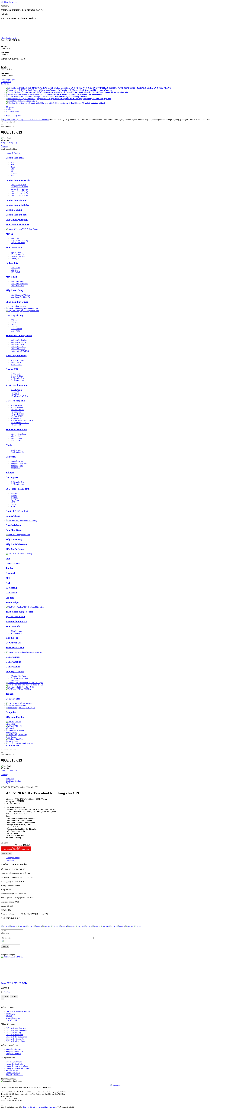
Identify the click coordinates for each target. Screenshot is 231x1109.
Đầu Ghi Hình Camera (19, 676)
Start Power (15, 500)
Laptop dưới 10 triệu (18, 185)
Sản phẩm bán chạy (13, 1049)
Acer (12, 162)
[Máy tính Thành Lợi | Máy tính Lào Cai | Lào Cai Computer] (25, 120)
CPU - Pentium (16, 329)
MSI (12, 175)
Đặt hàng (5, 996)
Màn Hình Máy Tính (16, 429)
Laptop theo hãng (15, 157)
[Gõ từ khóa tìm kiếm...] (2, 752)
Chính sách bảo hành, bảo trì (17, 1028)
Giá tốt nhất (13, 723)
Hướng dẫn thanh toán (14, 1064)
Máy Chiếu (11, 276)
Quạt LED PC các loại (17, 511)
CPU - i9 (14, 327)
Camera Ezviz (13, 666)
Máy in (9, 234)
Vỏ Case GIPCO (17, 410)
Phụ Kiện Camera (15, 671)
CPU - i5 (14, 322)
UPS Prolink (15, 272)
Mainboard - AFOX (18, 347)
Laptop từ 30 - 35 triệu (19, 195)
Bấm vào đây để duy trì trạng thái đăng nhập (39, 1107)
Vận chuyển (14, 727)
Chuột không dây (17, 452)
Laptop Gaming (14, 210)
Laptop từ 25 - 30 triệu (19, 193)
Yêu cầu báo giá (12, 1070)
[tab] (12, 858)
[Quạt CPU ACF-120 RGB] (12, 957)
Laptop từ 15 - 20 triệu (19, 189)
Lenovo (13, 173)
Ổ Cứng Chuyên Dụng (19, 678)
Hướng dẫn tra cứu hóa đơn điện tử (19, 1068)
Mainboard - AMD (18, 349)
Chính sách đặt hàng (13, 1032)
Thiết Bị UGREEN (15, 647)
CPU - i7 (14, 324)
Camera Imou (13, 657)
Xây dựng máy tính (13, 115)
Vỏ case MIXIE (17, 418)
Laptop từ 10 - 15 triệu (19, 187)
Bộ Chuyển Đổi (13, 642)
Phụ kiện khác (13, 626)
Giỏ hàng (4, 146)
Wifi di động (12, 638)
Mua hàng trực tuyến (14, 1062)
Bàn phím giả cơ (17, 466)
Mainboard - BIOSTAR (20, 351)
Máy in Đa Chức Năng (19, 240)
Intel (8, 558)
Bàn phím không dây (19, 463)
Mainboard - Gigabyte (19, 340)
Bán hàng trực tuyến (9, 38)
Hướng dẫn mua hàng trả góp (17, 1066)
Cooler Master (13, 563)
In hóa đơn (10, 109)
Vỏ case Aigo (16, 412)
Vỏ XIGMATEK (17, 408)
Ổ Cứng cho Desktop (19, 378)
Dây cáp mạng (16, 631)
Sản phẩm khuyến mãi (14, 1051)
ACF (8, 583)
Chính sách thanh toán (14, 1035)
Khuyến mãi (6, 82)
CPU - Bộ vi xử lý (14, 315)
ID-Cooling (11, 587)
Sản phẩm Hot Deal (13, 1054)
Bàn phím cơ (15, 468)
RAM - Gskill (16, 362)
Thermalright (12, 602)
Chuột (9, 445)
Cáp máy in (15, 258)
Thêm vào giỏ (6, 853)
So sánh (6, 992)
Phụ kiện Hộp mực (18, 256)
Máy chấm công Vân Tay (20, 295)
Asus (12, 164)
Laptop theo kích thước (17, 205)
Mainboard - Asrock (18, 342)
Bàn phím (11, 456)
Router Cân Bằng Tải (16, 621)
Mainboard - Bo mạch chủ (19, 335)
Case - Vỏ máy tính (15, 400)
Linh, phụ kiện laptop (17, 219)
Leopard (10, 597)
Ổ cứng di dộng (17, 376)
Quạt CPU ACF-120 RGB (14, 983)
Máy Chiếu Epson (17, 286)
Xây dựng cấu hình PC (14, 1075)
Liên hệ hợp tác (12, 1020)
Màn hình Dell (16, 438)
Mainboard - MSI (17, 344)
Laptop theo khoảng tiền (18, 180)
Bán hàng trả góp (8, 79)
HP (12, 171)
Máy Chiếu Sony (17, 281)
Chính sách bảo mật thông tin (17, 1030)
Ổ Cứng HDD (12, 477)
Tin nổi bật (5, 84)
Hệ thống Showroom (9, 2)
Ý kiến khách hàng (13, 1018)
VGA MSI (15, 394)
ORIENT (14, 504)
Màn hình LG (16, 436)
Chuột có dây (16, 450)
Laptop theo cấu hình (16, 200)
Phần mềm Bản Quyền (17, 302)
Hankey (14, 496)
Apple (13, 167)
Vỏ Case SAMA (17, 416)
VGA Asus (15, 392)
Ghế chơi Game (13, 525)
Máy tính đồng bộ (15, 717)
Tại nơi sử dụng (14, 740)
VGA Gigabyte (16, 390)
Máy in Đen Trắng (18, 243)
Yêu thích (14, 996)
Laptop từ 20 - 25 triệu (19, 191)
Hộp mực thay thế (17, 254)
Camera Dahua (13, 662)
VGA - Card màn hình (17, 385)
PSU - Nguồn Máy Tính (17, 488)
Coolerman (11, 592)
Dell (12, 169)
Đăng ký (4, 142)
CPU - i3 (14, 320)
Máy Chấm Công (14, 290)
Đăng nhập (13, 142)
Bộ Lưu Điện (12, 263)
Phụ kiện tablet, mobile (17, 224)
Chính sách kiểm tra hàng (15, 1041)
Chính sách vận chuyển (15, 1039)
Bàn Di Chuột (13, 516)
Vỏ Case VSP (16, 425)
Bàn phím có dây (17, 461)
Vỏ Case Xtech (16, 405)
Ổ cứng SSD (12, 369)
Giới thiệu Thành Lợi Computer (18, 1011)
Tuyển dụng (10, 1014)
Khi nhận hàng (16, 731)
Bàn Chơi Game (14, 530)
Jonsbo (9, 568)
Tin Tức (9, 1016)
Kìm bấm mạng (16, 633)
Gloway (14, 493)
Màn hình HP (16, 440)
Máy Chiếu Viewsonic (19, 284)
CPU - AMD (15, 331)
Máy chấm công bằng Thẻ (21, 297)
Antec (13, 506)
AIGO (13, 502)
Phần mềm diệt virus (18, 306)
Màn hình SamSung (18, 434)
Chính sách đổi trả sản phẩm (16, 1037)
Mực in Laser (16, 252)
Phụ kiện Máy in (14, 247)
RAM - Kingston (17, 360)
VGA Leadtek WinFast (19, 396)
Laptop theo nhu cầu (16, 214)
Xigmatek (14, 498)
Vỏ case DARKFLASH (20, 423)
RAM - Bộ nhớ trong (16, 355)
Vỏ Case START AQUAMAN (22, 420)
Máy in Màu (15, 238)
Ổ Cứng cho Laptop (18, 380)
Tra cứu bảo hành (12, 111)
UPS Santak (15, 268)
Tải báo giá (10, 107)
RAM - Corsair (16, 365)
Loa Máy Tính (13, 698)
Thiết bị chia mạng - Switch (19, 611)
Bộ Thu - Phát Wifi (15, 616)
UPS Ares (14, 270)
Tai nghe (10, 472)
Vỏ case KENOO (17, 414)
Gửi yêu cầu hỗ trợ (13, 1073)
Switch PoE (15, 680)
